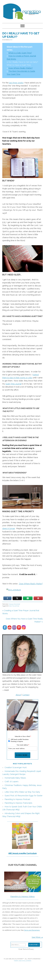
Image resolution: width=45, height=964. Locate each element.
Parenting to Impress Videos (22, 896)
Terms (25, 949)
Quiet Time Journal (13, 384)
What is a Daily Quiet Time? (20, 53)
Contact (25, 695)
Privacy (31, 949)
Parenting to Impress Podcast (17, 799)
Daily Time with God (14, 606)
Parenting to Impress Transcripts (18, 803)
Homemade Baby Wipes (15, 778)
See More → (37, 937)
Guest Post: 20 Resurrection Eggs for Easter (23, 795)
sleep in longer (8, 528)
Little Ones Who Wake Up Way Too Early (22, 792)
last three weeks (16, 83)
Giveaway (11, 604)
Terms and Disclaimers (22, 961)
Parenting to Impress (22, 10)
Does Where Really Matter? (20, 68)
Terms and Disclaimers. (32, 930)
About (18, 695)
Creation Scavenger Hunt (16, 767)
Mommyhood (17, 604)
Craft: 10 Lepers (11, 781)
